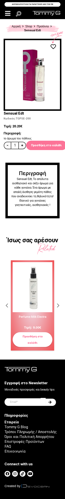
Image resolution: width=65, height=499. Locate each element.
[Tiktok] (22, 474)
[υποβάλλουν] (51, 402)
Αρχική (16, 26)
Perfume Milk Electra (32, 316)
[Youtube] (30, 474)
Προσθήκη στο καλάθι (33, 339)
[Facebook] (7, 474)
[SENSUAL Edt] (32, 75)
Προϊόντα (43, 26)
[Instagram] (15, 474)
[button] (8, 13)
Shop (28, 26)
